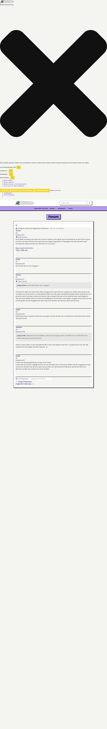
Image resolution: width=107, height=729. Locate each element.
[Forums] (16, 228)
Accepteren (5, 190)
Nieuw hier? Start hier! (41, 208)
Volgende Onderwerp (23, 384)
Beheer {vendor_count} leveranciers (15, 184)
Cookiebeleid (8, 193)
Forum (70, 208)
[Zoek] (89, 203)
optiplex (19, 327)
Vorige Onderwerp (24, 382)
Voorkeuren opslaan (42, 190)
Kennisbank (61, 208)
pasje (18, 259)
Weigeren (15, 190)
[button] (53, 84)
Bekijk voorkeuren (27, 190)
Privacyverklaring (9, 195)
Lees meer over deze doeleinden (14, 186)
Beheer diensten (9, 182)
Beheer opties (8, 180)
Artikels (52, 208)
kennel (18, 231)
